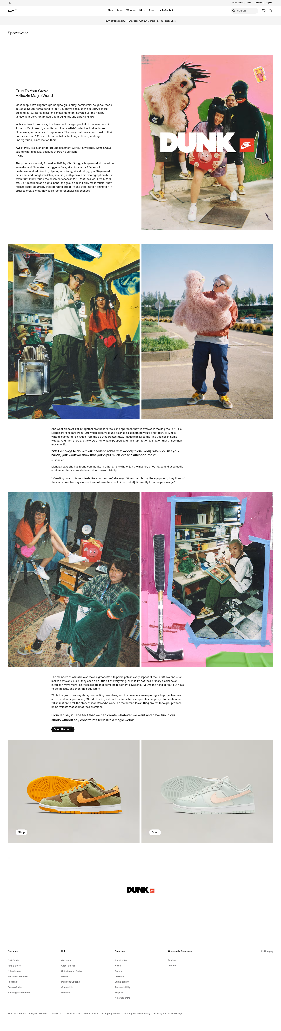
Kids (142, 10)
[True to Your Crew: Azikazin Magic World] (74, 791)
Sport (152, 10)
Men (119, 10)
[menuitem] (252, 3)
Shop (173, 21)
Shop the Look (63, 729)
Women (130, 10)
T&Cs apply (164, 21)
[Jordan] (10, 3)
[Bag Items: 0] (270, 11)
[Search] (234, 11)
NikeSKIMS (166, 10)
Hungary (268, 951)
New (110, 10)
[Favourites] (264, 11)
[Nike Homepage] (12, 11)
